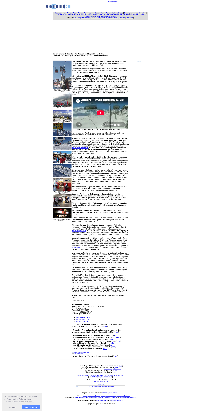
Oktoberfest (60, 14)
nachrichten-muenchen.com (100, 381)
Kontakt (113, 16)
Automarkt (104, 18)
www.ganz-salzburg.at (82, 397)
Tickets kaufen (95, 18)
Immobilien (142, 13)
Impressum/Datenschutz (115, 375)
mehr (105, 326)
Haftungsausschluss (97, 375)
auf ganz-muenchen (81, 18)
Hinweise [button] (30, 402)
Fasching (68, 14)
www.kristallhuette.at (80, 148)
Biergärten (75, 14)
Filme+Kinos (87, 13)
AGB (105, 375)
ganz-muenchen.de (121, 14)
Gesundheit (109, 14)
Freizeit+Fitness (78, 13)
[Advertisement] (113, 7)
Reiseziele (120, 13)
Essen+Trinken (67, 13)
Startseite (81, 375)
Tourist (108, 13)
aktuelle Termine (92, 14)
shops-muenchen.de (117, 400)
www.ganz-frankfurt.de (108, 396)
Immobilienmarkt (113, 18)
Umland (103, 13)
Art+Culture (96, 13)
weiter (117, 367)
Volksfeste (82, 14)
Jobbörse (122, 18)
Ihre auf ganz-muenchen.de (100, 377)
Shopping (127, 13)
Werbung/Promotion (113, 1)
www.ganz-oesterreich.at (128, 397)
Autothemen (134, 13)
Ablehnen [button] (12, 407)
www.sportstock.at (79, 231)
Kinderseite (101, 14)
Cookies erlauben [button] (31, 407)
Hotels (113, 13)
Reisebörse (129, 18)
